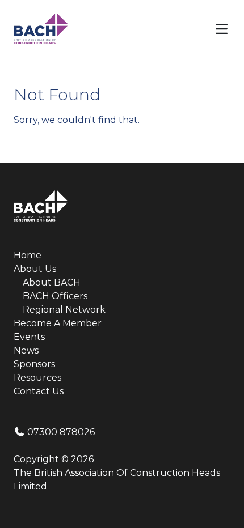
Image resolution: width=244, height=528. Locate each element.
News (26, 350)
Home (27, 255)
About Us (35, 268)
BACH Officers (55, 296)
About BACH (52, 282)
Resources (37, 377)
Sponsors (34, 364)
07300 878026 (60, 432)
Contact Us (39, 391)
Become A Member (58, 323)
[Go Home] (41, 28)
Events (29, 336)
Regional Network (64, 309)
